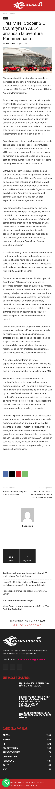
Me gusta (11, 550)
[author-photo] (27, 522)
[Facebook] (5, 474)
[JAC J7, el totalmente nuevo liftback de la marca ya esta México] (10, 717)
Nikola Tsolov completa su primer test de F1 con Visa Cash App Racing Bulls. (26, 607)
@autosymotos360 (27, 625)
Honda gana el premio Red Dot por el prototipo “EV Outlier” (25, 592)
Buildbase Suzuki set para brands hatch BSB (15, 493)
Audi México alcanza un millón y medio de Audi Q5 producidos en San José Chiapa (25, 574)
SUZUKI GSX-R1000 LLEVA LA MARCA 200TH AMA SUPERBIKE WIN (40, 494)
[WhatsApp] (25, 474)
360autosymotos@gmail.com (31, 659)
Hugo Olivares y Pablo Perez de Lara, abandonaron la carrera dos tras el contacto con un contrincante (34, 702)
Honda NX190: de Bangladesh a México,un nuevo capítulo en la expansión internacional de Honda (24, 583)
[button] (6, 782)
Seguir (28, 550)
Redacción (10, 43)
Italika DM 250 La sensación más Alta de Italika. (34, 684)
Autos (12, 14)
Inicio (5, 14)
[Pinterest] (18, 474)
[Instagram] (12, 667)
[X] (12, 474)
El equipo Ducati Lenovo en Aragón (18, 600)
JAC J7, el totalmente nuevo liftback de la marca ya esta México (35, 715)
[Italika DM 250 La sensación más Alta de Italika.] (10, 687)
